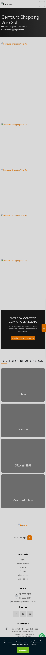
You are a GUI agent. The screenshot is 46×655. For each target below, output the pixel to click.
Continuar (23, 650)
